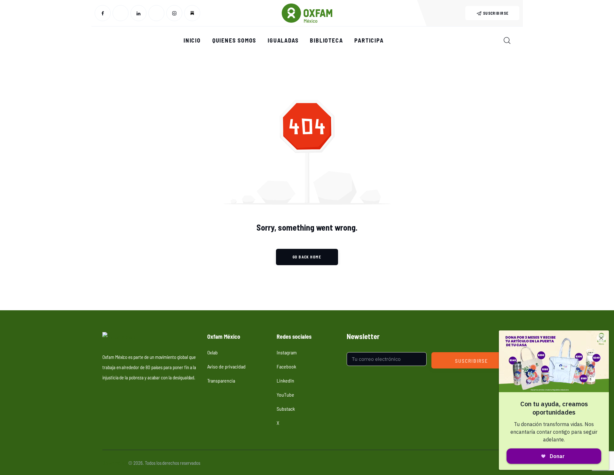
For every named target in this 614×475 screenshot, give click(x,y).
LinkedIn (285, 380)
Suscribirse (471, 360)
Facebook (286, 366)
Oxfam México (114, 463)
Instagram (287, 352)
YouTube (285, 394)
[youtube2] (156, 13)
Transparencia (221, 380)
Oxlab (212, 352)
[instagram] (174, 13)
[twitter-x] (121, 13)
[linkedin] (138, 13)
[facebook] (103, 13)
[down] (192, 13)
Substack (286, 408)
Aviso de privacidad (226, 366)
